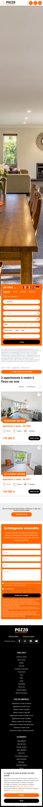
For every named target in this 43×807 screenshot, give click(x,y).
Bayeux (22, 768)
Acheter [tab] (6, 291)
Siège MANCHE (21, 741)
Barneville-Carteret (21, 765)
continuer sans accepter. (17, 791)
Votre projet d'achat (21, 514)
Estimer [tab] (32, 291)
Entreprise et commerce (21, 669)
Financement (21, 672)
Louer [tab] (15, 291)
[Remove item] (5, 301)
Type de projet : (8, 330)
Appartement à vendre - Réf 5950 (17, 426)
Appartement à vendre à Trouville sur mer (21, 715)
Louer (21, 675)
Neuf (23, 330)
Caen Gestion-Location (21, 756)
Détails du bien (34, 438)
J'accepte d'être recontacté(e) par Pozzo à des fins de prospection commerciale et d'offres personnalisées (22, 584)
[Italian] (29, 287)
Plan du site (21, 687)
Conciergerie (21, 684)
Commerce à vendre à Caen (22, 727)
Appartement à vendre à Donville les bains (22, 724)
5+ (38, 324)
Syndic (21, 681)
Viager (17, 330)
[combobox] (21, 302)
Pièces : (6, 324)
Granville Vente (21, 744)
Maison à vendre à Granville (21, 709)
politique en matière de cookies (24, 786)
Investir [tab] (23, 291)
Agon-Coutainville (21, 759)
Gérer (21, 678)
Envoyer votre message (21, 595)
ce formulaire (28, 616)
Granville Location (21, 747)
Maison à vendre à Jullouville (21, 712)
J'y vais (21, 342)
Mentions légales (13, 636)
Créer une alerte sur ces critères (22, 372)
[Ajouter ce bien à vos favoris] (39, 394)
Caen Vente (21, 753)
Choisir (21, 801)
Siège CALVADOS (21, 750)
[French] (25, 287)
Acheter (21, 663)
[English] (33, 287)
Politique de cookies (28, 636)
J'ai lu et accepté (19, 590)
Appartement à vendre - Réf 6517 (17, 479)
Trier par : (21, 387)
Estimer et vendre (21, 657)
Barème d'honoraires (21, 693)
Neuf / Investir (22, 660)
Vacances (21, 666)
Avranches (21, 762)
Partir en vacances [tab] (10, 296)
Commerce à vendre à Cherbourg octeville (22, 730)
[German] (38, 287)
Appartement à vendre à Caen (21, 706)
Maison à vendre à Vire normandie (21, 721)
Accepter (21, 795)
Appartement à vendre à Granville (21, 703)
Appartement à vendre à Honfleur (21, 718)
